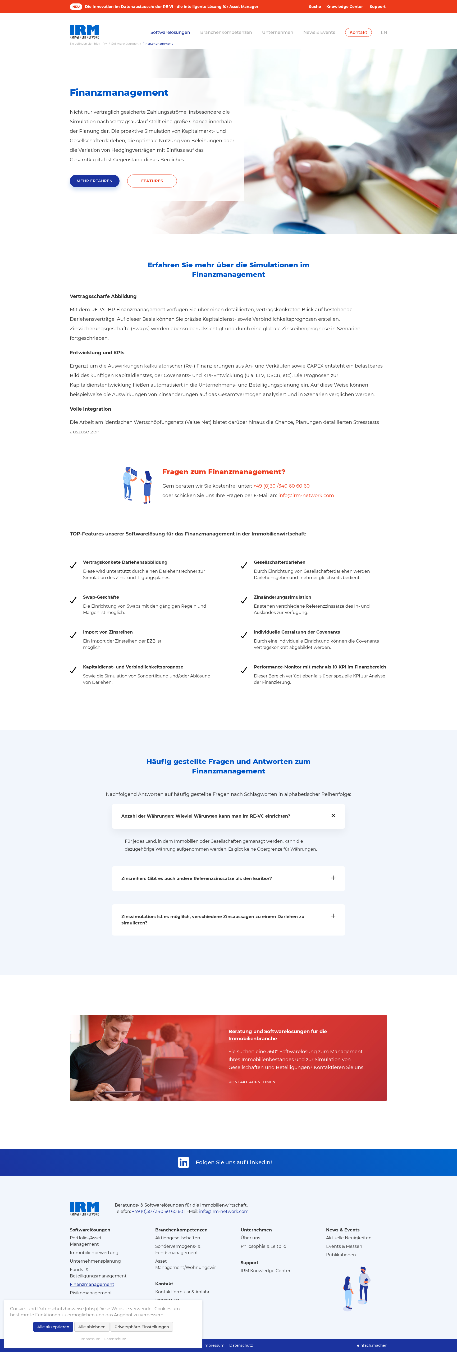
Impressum (214, 1345)
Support (378, 6)
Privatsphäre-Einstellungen (142, 1326)
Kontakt (358, 32)
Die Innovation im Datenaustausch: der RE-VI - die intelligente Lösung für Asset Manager (171, 6)
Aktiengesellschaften (177, 1237)
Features (152, 180)
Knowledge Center (344, 6)
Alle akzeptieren (53, 1326)
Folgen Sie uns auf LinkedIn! (234, 1162)
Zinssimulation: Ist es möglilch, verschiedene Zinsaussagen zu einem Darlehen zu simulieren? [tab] (212, 919)
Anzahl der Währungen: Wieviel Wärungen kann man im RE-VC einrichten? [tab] (205, 816)
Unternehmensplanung (95, 1261)
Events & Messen (344, 1246)
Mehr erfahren (94, 180)
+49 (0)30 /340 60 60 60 (281, 486)
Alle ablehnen (92, 1326)
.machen (372, 1345)
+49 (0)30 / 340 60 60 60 (157, 1211)
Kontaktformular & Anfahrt (183, 1291)
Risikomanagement (91, 1292)
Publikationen (341, 1254)
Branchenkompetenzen (226, 32)
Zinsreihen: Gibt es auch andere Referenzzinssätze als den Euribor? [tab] (196, 878)
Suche (315, 6)
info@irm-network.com (306, 495)
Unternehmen (277, 32)
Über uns (250, 1237)
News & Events (319, 32)
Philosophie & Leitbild (263, 1246)
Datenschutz (241, 1345)
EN (384, 32)
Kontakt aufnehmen (252, 1082)
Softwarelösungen (170, 32)
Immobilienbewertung (94, 1252)
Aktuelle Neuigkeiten (349, 1237)
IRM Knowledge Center (265, 1270)
